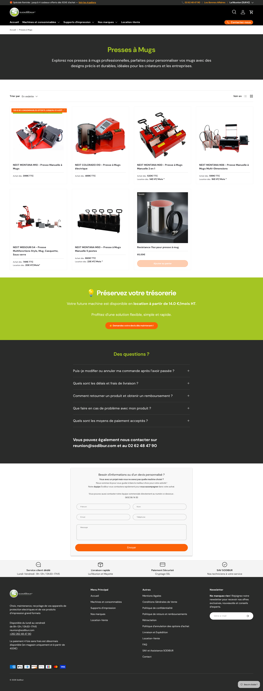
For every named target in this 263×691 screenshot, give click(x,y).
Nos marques (106, 22)
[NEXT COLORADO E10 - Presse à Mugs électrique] (100, 135)
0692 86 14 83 (131, 497)
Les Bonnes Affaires (214, 2)
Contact (146, 656)
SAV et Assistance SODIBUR (158, 650)
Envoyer (131, 547)
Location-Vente (130, 22)
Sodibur (20, 680)
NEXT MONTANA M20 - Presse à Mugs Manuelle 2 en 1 (159, 166)
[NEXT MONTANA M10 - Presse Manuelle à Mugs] (38, 135)
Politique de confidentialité (157, 608)
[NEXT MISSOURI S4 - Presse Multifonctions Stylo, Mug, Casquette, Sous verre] (38, 217)
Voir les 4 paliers (87, 2)
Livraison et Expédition (155, 632)
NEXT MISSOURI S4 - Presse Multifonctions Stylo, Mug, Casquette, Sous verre (35, 251)
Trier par (15, 96)
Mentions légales (151, 595)
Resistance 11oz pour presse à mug (158, 247)
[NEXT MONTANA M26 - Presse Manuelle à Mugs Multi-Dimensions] (224, 135)
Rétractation (149, 620)
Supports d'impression (77, 22)
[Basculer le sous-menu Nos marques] (116, 22)
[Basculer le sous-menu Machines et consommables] (58, 22)
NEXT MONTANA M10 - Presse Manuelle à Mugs (37, 166)
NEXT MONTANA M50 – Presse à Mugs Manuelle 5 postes (98, 249)
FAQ (144, 644)
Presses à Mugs (25, 30)
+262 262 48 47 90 (20, 633)
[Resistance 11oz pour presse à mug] (162, 217)
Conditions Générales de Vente (159, 601)
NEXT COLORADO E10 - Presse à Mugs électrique (98, 166)
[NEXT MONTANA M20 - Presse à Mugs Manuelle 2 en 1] (162, 135)
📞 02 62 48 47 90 (191, 2)
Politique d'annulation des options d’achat (165, 626)
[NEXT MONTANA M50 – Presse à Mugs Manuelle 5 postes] (100, 217)
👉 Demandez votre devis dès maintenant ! (132, 325)
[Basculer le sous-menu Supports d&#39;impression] (93, 22)
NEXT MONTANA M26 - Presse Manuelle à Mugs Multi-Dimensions (224, 166)
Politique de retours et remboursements (164, 614)
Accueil (14, 22)
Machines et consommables (39, 22)
